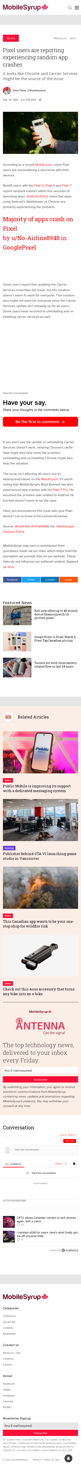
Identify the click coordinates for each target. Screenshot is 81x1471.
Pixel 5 (39, 185)
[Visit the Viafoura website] (69, 1250)
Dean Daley (19, 90)
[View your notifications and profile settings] (74, 1164)
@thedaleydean (36, 90)
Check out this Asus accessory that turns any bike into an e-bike (39, 991)
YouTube (8, 1401)
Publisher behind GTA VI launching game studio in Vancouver (39, 856)
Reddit (20, 526)
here (10, 566)
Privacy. (37, 1459)
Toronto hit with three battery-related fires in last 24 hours (55, 664)
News (11, 38)
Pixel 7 (67, 185)
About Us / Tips (12, 1353)
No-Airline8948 (37, 526)
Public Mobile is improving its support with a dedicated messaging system (37, 788)
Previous (59, 38)
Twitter (31, 579)
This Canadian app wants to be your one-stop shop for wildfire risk (38, 923)
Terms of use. (51, 1459)
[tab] (13, 1164)
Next (73, 38)
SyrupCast (9, 1322)
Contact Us (9, 1316)
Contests (8, 1328)
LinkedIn (50, 579)
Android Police (14, 531)
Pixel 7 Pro (60, 489)
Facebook (12, 579)
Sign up (72, 1135)
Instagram (9, 1395)
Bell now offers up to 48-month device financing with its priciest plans (56, 614)
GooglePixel (19, 247)
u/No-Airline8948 (35, 238)
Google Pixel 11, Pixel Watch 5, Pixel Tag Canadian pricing (55, 638)
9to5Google (65, 526)
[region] (40, 1189)
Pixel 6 (50, 185)
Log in (63, 1135)
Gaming (9, 848)
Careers (8, 1364)
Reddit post (43, 164)
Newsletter (9, 1333)
